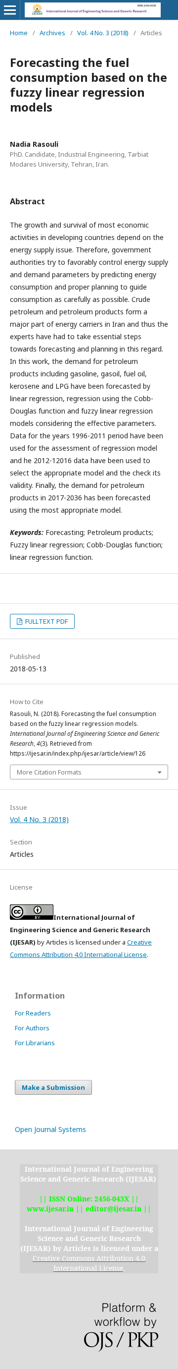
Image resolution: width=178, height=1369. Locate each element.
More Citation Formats (49, 772)
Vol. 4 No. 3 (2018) (103, 32)
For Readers (33, 1013)
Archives (52, 32)
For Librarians (35, 1042)
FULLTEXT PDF (46, 621)
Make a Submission (53, 1087)
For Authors (32, 1027)
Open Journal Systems (50, 1129)
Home (19, 32)
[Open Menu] (10, 10)
